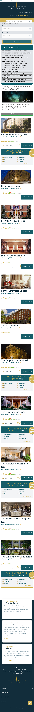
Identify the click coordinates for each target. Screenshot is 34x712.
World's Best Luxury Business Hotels (14, 51)
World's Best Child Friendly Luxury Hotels (16, 53)
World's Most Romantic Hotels (12, 55)
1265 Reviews (18, 564)
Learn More (27, 163)
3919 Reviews (18, 298)
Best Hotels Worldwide (10, 69)
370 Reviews (18, 474)
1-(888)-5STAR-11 (25, 16)
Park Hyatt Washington (14, 255)
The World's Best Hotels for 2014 (13, 73)
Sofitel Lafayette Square (14, 290)
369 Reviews (18, 262)
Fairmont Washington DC (15, 134)
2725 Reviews (18, 141)
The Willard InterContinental (17, 556)
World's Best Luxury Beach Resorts (14, 65)
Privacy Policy (20, 708)
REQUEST (6, 638)
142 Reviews (18, 228)
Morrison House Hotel (13, 220)
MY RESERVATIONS (27, 12)
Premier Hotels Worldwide (11, 71)
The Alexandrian (10, 325)
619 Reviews (18, 332)
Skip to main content (6, 1)
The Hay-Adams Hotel (13, 412)
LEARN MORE (7, 615)
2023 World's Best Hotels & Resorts (14, 81)
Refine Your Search (17, 114)
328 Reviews (18, 419)
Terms (15, 708)
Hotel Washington (11, 186)
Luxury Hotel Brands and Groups (13, 61)
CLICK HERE (7, 660)
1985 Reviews (18, 367)
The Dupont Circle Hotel (14, 360)
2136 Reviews (18, 193)
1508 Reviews (18, 529)
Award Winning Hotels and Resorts (14, 79)
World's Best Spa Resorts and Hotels (14, 63)
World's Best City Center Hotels (13, 67)
